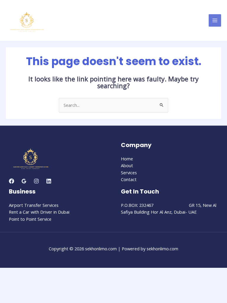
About (127, 165)
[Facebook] (11, 181)
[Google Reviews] (24, 181)
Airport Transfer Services (34, 205)
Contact (129, 179)
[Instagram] (36, 181)
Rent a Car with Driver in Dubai (39, 212)
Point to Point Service (30, 219)
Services (129, 172)
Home (127, 159)
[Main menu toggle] (215, 20)
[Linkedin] (48, 181)
